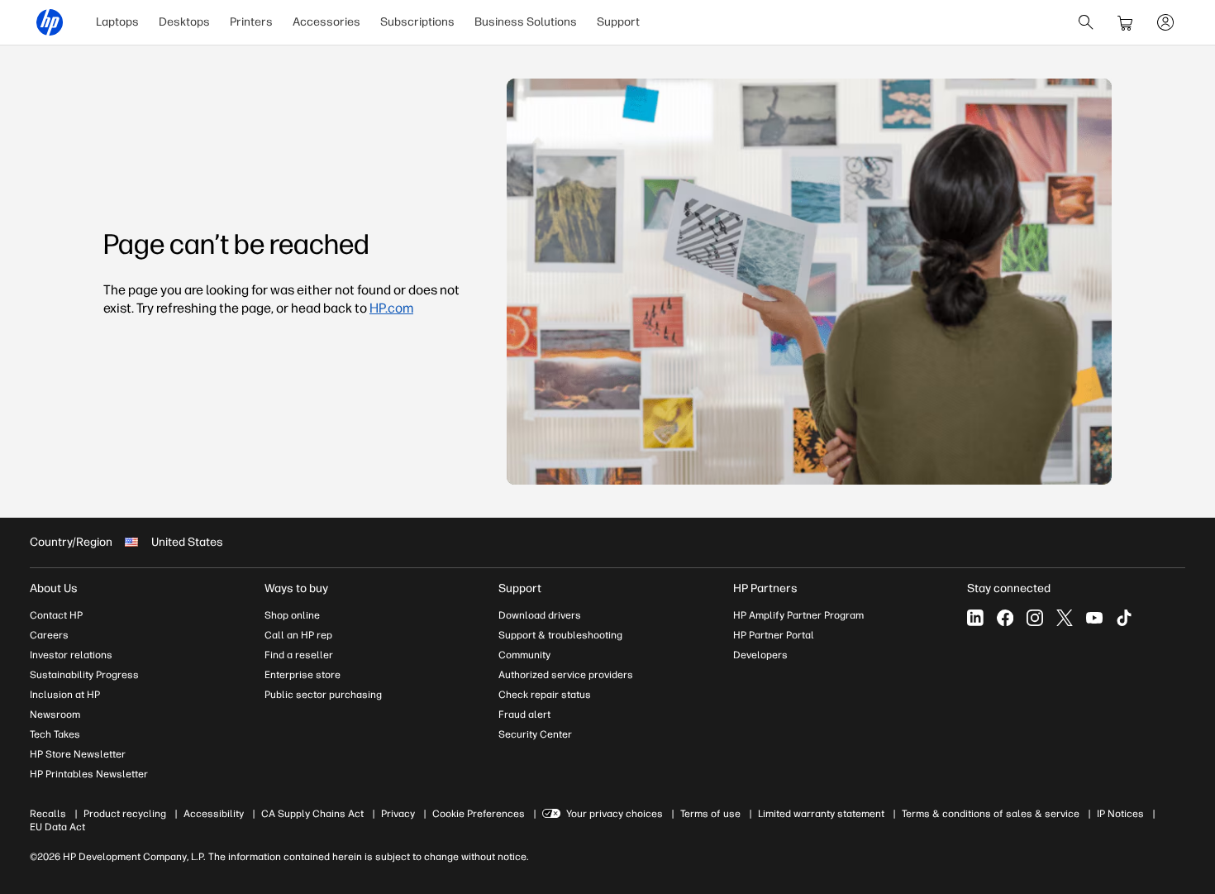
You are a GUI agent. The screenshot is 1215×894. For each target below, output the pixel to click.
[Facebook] (1005, 618)
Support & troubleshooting (560, 635)
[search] (1086, 22)
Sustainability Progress (84, 675)
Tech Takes (55, 734)
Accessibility (213, 814)
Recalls (48, 814)
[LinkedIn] (975, 618)
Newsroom (55, 714)
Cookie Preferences (478, 814)
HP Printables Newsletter (89, 774)
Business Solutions (525, 22)
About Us (54, 588)
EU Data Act (57, 827)
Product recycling (124, 814)
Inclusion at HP (65, 694)
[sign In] (1165, 22)
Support (618, 22)
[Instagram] (1035, 618)
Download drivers (539, 615)
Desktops (184, 22)
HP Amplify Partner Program (798, 615)
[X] (1064, 618)
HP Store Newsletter (78, 754)
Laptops (117, 22)
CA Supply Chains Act (312, 814)
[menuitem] (117, 22)
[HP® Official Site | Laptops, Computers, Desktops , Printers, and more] (49, 22)
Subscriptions (417, 22)
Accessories (326, 22)
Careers (49, 635)
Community (524, 655)
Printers (251, 22)
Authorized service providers (565, 675)
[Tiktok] (1124, 618)
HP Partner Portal (773, 635)
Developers (760, 655)
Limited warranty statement (821, 814)
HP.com (391, 308)
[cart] (1126, 22)
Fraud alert (524, 714)
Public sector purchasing (323, 694)
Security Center (535, 734)
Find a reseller (298, 655)
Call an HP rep (298, 635)
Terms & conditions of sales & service (990, 814)
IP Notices (1120, 814)
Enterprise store (302, 675)
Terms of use (710, 814)
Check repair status (544, 694)
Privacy (398, 814)
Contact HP (56, 615)
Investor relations (71, 655)
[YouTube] (1094, 618)
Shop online (292, 615)
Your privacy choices (614, 814)
